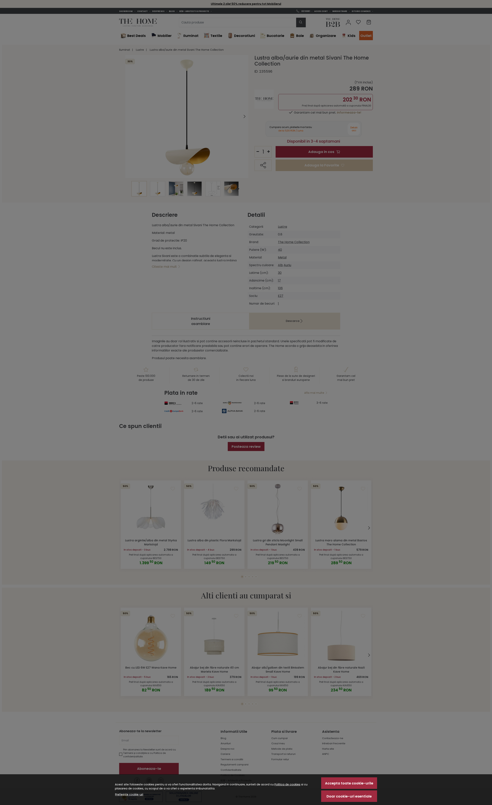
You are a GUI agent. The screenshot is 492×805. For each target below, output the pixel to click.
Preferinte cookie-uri (129, 794)
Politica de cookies (287, 784)
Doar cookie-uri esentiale (349, 796)
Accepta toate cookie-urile (349, 783)
